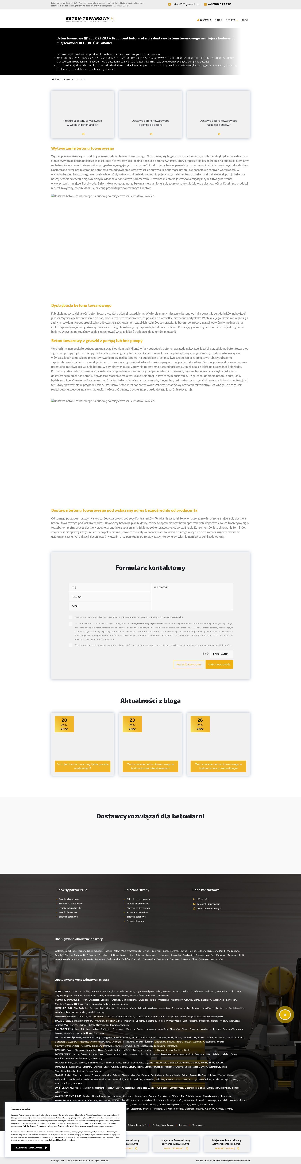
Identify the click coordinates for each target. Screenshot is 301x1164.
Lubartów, (206, 1008)
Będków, (126, 959)
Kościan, (241, 1100)
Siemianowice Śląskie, (79, 1079)
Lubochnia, (164, 955)
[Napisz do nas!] (284, 1014)
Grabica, (200, 955)
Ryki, (70, 1008)
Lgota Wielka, (87, 959)
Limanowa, (151, 1029)
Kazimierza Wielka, (146, 1088)
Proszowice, (118, 1029)
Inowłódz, (210, 955)
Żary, (80, 1016)
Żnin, (87, 1004)
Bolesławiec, (90, 995)
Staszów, (87, 1088)
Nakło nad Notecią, (74, 1004)
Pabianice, (129, 1021)
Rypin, (153, 1000)
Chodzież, (223, 1100)
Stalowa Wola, (83, 1058)
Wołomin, (197, 1042)
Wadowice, (206, 1029)
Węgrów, (108, 1037)
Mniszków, (140, 955)
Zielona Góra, (142, 1016)
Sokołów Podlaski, (122, 1037)
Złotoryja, (78, 995)
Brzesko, (217, 1029)
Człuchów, (87, 1067)
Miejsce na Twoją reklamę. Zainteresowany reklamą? (176, 1144)
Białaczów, (100, 959)
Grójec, (99, 1037)
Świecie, (115, 1004)
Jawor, (101, 995)
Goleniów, (210, 1109)
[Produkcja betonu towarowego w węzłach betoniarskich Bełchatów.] (82, 135)
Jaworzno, (187, 1079)
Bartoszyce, (128, 1096)
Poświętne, (92, 955)
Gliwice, (125, 1075)
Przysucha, (220, 1037)
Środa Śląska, (109, 991)
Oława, (176, 991)
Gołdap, (152, 1096)
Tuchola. (124, 1004)
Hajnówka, (109, 1063)
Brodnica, (105, 1000)
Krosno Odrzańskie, (125, 1016)
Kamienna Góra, (113, 995)
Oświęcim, (195, 1029)
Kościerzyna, (75, 1067)
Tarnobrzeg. (97, 1058)
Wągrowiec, (105, 1100)
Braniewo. (226, 1096)
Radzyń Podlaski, (108, 1008)
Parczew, (94, 1008)
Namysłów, (91, 1050)
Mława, (171, 1042)
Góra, (238, 991)
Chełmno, (116, 1000)
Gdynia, (115, 1067)
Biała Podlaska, (81, 1008)
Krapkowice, (150, 1050)
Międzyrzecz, (194, 1016)
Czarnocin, (137, 959)
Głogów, (59, 995)
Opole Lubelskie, (237, 1008)
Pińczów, (110, 1088)
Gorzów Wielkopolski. (213, 1016)
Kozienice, (240, 1037)
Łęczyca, (83, 1025)
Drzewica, (185, 959)
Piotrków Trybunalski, (75, 955)
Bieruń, (169, 1079)
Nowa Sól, (110, 1016)
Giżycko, (176, 1096)
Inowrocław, (232, 1000)
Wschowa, (72, 1016)
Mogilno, (59, 1004)
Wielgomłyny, (233, 951)
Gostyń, (154, 1104)
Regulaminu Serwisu (134, 617)
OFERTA (230, 20)
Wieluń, (224, 1021)
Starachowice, (177, 1088)
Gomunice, (204, 959)
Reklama (183, 1125)
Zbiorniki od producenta (138, 899)
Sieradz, (215, 1021)
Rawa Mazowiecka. (119, 1025)
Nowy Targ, (69, 1033)
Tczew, (140, 1067)
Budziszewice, (114, 959)
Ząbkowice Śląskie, (145, 991)
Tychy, (177, 1079)
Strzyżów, (59, 1058)
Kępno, (195, 1104)
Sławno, (184, 951)
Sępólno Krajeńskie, (100, 1004)
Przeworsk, (166, 1054)
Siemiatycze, (137, 1063)
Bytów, (204, 1067)
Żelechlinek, (71, 951)
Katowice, (107, 1075)
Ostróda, (190, 1096)
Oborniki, (125, 1100)
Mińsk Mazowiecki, (143, 1046)
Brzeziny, (110, 1021)
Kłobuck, (145, 1075)
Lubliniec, (212, 1075)
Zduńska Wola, (62, 1025)
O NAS (218, 20)
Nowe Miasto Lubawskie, (208, 1096)
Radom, (210, 1037)
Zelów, (117, 951)
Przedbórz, (104, 955)
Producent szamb (135, 921)
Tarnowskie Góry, (198, 1075)
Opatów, (119, 1088)
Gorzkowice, (189, 955)
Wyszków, (73, 1042)
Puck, (224, 1067)
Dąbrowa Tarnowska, (233, 1029)
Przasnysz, (84, 1042)
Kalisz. (212, 1104)
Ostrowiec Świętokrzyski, (219, 1088)
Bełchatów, (77, 1021)
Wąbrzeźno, (163, 1000)
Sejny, (212, 1063)
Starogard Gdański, (154, 1067)
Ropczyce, (200, 1054)
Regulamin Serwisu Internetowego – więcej (75, 1126)
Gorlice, (140, 1029)
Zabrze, (116, 1075)
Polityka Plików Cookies (163, 1125)
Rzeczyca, (156, 951)
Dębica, (234, 1054)
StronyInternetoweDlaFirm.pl (223, 1161)
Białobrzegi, (61, 1042)
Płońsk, (179, 1042)
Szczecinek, (136, 1109)
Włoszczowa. (61, 1092)
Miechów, (86, 1029)
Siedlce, (136, 1037)
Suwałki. (220, 1063)
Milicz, (159, 991)
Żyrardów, (77, 1037)
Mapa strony (198, 1125)
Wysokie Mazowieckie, (156, 1063)
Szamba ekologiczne (69, 899)
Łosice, (144, 1037)
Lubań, (125, 995)
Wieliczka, (131, 1029)
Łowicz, (74, 1025)
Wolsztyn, (212, 1100)
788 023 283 (219, 4)
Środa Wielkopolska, (147, 1100)
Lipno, (197, 1000)
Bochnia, (75, 1029)
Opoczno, (140, 1021)
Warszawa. (172, 1046)
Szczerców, (212, 951)
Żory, (235, 1079)
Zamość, (196, 1008)
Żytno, (146, 951)
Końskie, (236, 1088)
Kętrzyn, (117, 1096)
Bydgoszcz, (94, 1000)
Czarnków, (87, 1100)
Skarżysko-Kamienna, (195, 1088)
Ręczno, (193, 951)
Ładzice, (109, 951)
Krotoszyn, (186, 1104)
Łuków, (67, 1012)
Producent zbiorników (137, 912)
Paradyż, (59, 955)
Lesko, (102, 1054)
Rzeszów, (70, 1058)
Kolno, (119, 1063)
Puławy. (101, 1012)
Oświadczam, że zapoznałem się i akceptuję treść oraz (129, 617)
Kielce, (78, 1088)
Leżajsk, (225, 1054)
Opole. (187, 1050)
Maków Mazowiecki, (133, 1042)
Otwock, (129, 1046)
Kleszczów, (232, 955)
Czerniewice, (149, 959)
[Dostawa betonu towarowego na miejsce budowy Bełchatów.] (218, 135)
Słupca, (127, 1104)
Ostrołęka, (117, 1042)
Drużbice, (174, 959)
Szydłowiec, (199, 1037)
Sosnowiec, (149, 1079)
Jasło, (125, 1054)
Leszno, (232, 1100)
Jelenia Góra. (163, 995)
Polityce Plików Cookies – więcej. (62, 1140)
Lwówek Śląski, (137, 995)
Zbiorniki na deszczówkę (70, 904)
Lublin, (216, 1008)
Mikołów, (160, 1079)
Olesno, (160, 1050)
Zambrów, (173, 1063)
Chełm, (133, 1008)
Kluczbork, (138, 1050)
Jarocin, (204, 1104)
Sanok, (109, 1054)
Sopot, (107, 1067)
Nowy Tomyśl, (191, 1100)
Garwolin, (188, 1037)
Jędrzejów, (130, 1088)
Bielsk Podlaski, (95, 1063)
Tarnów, (59, 1033)
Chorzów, (96, 1075)
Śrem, (134, 1100)
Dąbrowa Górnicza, (202, 1079)
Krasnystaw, (165, 1008)
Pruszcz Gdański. (94, 1071)
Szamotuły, (164, 1100)
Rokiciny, (115, 955)
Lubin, (232, 991)
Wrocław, (77, 991)
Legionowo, (159, 1046)
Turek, (135, 1104)
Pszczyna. (77, 1083)
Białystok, (73, 1063)
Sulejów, (202, 951)
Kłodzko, (186, 991)
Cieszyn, (231, 1075)
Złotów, (115, 1100)
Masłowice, (151, 955)
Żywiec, (222, 1075)
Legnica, (68, 995)
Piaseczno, (86, 1046)
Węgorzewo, (141, 1096)
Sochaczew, (88, 1037)
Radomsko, (176, 955)
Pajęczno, (193, 1021)
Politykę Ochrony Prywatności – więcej (38, 1126)
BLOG (244, 20)
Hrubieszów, (123, 1008)
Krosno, (117, 1054)
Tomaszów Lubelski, (181, 1008)
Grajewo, (195, 1063)
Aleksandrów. (216, 959)
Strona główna (63, 79)
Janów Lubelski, (79, 1012)
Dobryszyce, (163, 959)
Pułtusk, (188, 1042)
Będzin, (228, 1079)
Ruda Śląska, (61, 1079)
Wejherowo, (215, 1067)
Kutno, (91, 1025)
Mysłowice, (84, 1075)
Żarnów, (82, 951)
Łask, (185, 1021)
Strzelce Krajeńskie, (168, 1016)
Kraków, (96, 1029)
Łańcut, (190, 1054)
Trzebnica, (96, 991)
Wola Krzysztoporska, (131, 951)
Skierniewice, (102, 1025)
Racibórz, (138, 1079)
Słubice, (183, 1016)
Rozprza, (174, 951)
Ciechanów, (160, 1042)
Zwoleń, (153, 1037)
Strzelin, (121, 991)
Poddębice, (204, 1021)
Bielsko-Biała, (71, 1075)
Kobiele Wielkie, (63, 959)
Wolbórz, (59, 951)
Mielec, (217, 1054)
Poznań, (77, 1100)
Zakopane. (99, 1033)
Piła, (96, 1100)
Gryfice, (220, 1109)
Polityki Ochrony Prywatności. (167, 617)
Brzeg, (70, 1050)
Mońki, (204, 1063)
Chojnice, (98, 1067)
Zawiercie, (218, 1079)
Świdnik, (92, 1012)
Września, (144, 1104)
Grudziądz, (143, 1000)
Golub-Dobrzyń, (129, 1000)
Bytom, (185, 1075)
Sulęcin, (154, 1016)
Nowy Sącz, (163, 1029)
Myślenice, (106, 1029)
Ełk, (183, 1096)
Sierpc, (178, 1037)
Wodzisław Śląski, (63, 1083)
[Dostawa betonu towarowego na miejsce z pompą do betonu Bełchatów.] (150, 135)
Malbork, (169, 1067)
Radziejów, (206, 1000)
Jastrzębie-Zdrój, (116, 1079)
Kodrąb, (75, 959)
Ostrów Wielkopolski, (169, 1104)
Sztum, (132, 1067)
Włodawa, (153, 1008)
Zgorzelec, (151, 995)
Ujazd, (222, 951)
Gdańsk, (124, 1067)
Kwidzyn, (179, 1067)
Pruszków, (97, 1046)
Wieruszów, (234, 1021)
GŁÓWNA (205, 20)
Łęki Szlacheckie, (95, 951)
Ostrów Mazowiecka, (100, 1042)
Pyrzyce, (147, 1109)
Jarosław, (133, 1054)
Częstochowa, (157, 1075)
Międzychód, (176, 1100)
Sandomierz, (98, 1088)
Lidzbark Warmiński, (102, 1096)
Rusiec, (165, 951)
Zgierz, (119, 1021)
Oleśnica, (167, 991)
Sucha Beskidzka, (84, 1033)
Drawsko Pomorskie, (174, 1109)
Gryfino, (229, 1109)
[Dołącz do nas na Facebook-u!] (238, 4)
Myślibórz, (158, 1109)
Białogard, (190, 1109)
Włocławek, (218, 1000)
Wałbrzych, (210, 991)
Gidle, (194, 959)
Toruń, (84, 1000)
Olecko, (167, 1096)
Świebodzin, (98, 1016)
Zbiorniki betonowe (68, 917)
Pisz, (160, 1096)
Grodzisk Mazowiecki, (214, 1042)
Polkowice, (222, 991)
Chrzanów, (175, 1029)
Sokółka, (83, 1063)
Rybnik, (128, 1079)
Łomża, (126, 1063)
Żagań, (87, 1016)
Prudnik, (109, 1050)
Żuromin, (149, 1042)
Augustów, (184, 1063)
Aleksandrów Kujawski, (182, 1000)
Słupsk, (188, 1067)
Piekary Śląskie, (173, 1075)
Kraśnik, (59, 1012)
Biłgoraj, (142, 1008)
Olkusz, (185, 1029)
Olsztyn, (87, 1096)
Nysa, (101, 1050)
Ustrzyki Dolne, (79, 1054)
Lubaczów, (144, 1054)
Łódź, (68, 1021)
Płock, (171, 1037)
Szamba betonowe (68, 912)
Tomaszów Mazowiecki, (169, 1021)
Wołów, (86, 991)
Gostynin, (162, 1037)
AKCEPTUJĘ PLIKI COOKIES (29, 1147)
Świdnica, (130, 991)
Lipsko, (230, 1037)
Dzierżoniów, (197, 991)
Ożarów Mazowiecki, (113, 1046)
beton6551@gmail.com (186, 4)
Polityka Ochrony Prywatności (134, 1125)
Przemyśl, (155, 1054)
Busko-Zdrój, (162, 1088)
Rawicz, (202, 1100)
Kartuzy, (81, 1071)
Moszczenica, (127, 955)
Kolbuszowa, (179, 1054)
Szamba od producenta (70, 908)
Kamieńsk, (221, 955)
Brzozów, (93, 1054)
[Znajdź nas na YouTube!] (244, 4)
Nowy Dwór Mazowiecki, (67, 1046)
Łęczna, (224, 1008)
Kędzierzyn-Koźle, (122, 1050)
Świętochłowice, (99, 1079)
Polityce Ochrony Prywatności (147, 623)
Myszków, (135, 1075)
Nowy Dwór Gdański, (65, 1071)
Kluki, (241, 955)
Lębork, (196, 1067)
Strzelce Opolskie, (174, 1050)
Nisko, (209, 1054)
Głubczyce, (80, 1050)
